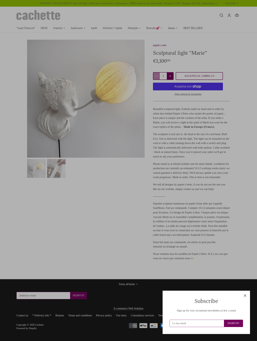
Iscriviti (233, 323)
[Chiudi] (245, 295)
